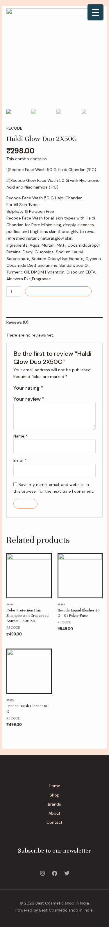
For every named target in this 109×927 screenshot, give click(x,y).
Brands (54, 804)
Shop (54, 795)
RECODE (14, 128)
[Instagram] (42, 873)
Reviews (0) (17, 322)
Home (54, 785)
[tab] (54, 322)
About (54, 813)
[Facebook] (54, 873)
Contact (54, 822)
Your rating (28, 388)
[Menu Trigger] (95, 12)
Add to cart (58, 291)
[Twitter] (66, 873)
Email (20, 460)
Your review (28, 399)
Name (20, 436)
